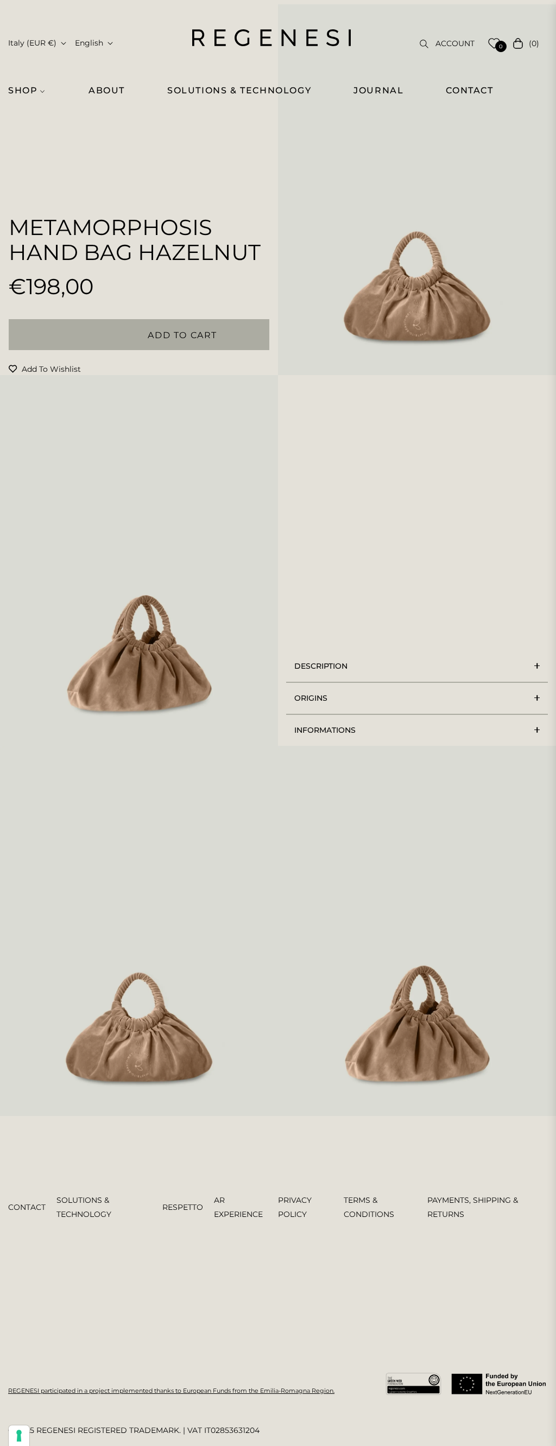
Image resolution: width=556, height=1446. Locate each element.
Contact (27, 1207)
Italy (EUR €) (32, 43)
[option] (417, 189)
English (89, 43)
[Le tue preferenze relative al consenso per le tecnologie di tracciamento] (19, 1435)
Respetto (182, 1207)
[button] (31, 91)
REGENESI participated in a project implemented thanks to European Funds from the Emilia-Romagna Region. (171, 1390)
